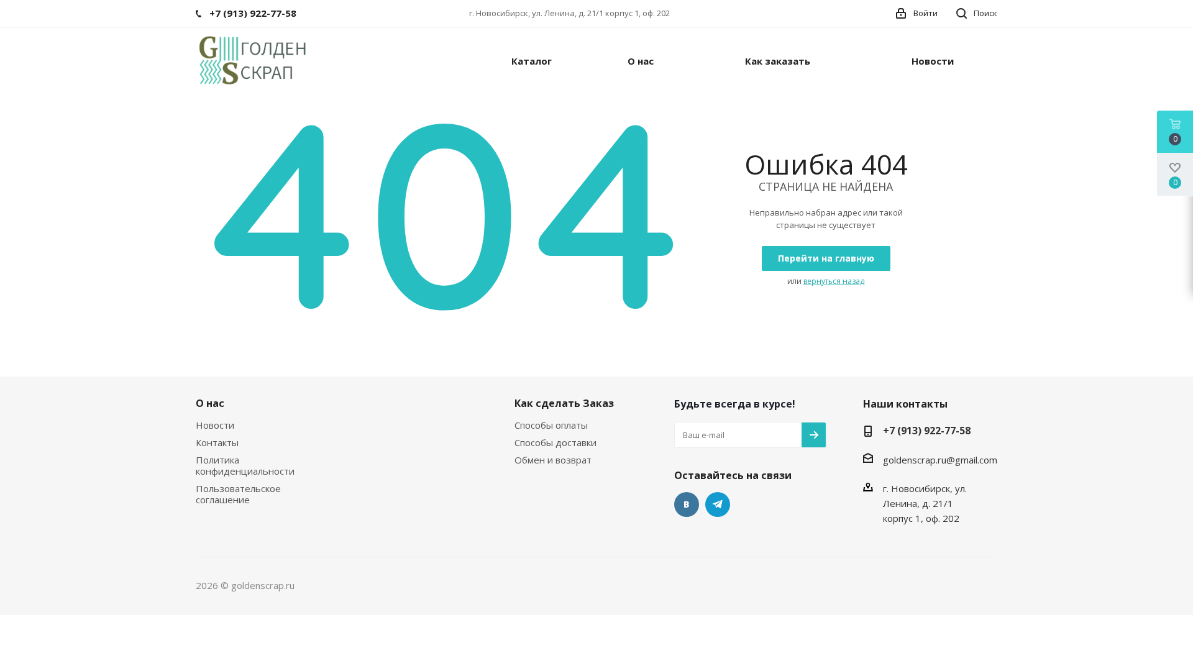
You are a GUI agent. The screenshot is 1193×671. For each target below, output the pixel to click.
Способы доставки (555, 442)
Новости (215, 425)
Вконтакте (686, 504)
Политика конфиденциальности (245, 465)
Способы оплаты (551, 425)
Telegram (717, 504)
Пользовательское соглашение (238, 494)
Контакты (217, 442)
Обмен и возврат (553, 460)
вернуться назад (833, 281)
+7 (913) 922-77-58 (927, 430)
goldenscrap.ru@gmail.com (940, 460)
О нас (210, 403)
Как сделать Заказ (564, 403)
